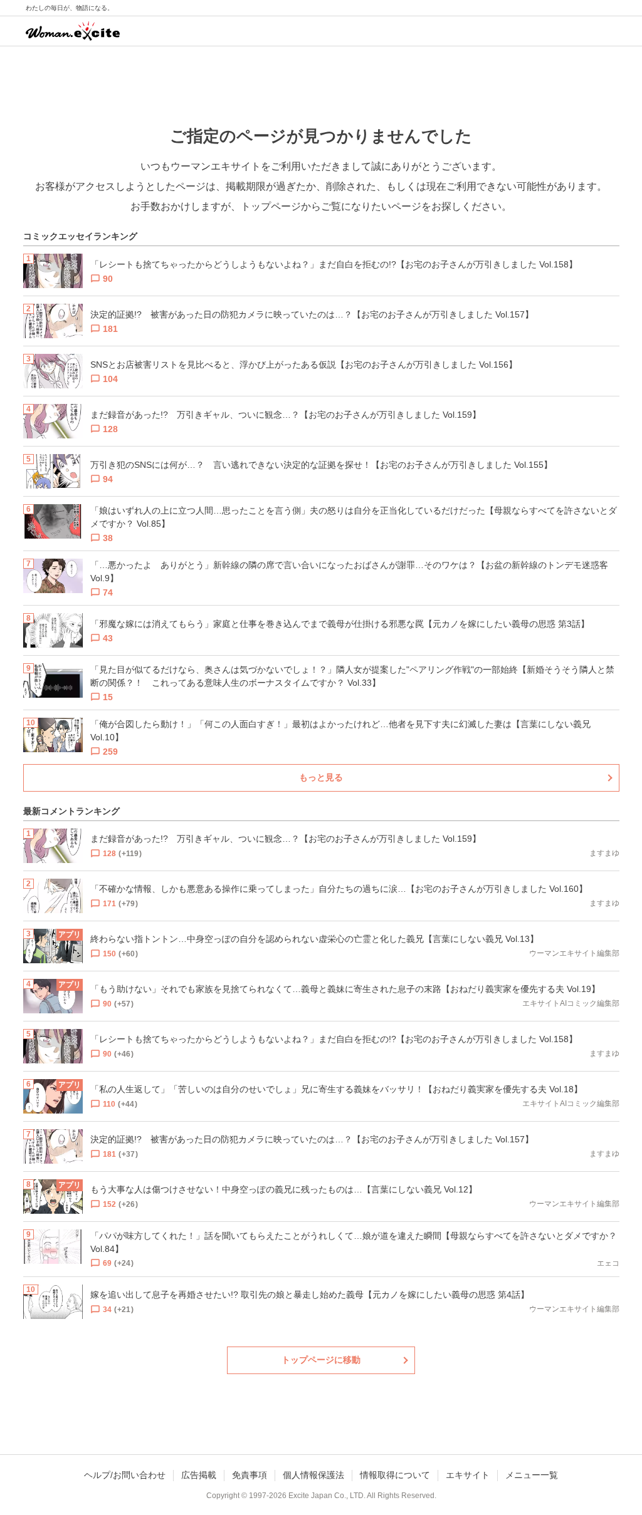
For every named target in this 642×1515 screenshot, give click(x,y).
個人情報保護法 (313, 1475)
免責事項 (249, 1475)
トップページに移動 (321, 1360)
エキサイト (468, 1475)
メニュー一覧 (531, 1475)
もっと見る (321, 777)
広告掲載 (198, 1475)
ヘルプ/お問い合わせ (125, 1475)
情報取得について (395, 1475)
